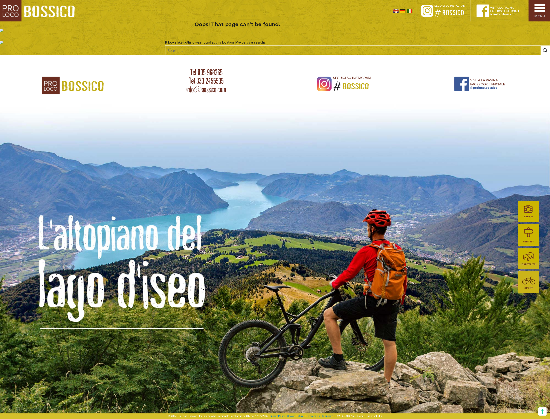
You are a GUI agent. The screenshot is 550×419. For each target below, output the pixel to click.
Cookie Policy (295, 416)
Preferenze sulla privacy (319, 416)
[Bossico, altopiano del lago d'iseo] (39, 10)
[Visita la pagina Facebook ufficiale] (502, 10)
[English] (396, 11)
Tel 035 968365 (206, 72)
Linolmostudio (373, 416)
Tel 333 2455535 (206, 81)
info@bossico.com (206, 89)
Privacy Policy (277, 416)
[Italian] (409, 11)
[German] (402, 11)
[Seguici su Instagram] (448, 10)
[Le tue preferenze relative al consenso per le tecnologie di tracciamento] (542, 411)
